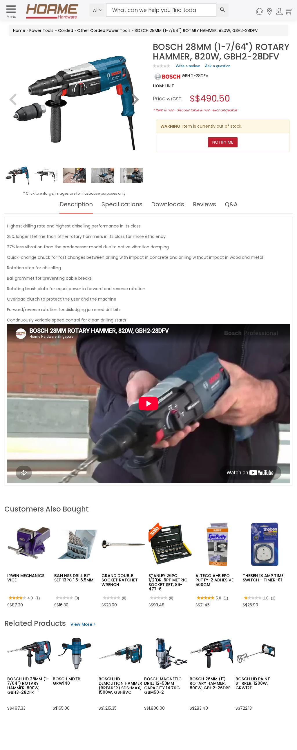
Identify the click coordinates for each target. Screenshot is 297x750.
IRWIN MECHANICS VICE (25, 578)
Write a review (188, 67)
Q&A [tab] (231, 204)
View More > (83, 624)
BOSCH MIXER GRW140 (66, 681)
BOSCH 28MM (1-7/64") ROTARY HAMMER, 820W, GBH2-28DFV (196, 30)
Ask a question (217, 66)
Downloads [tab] (167, 204)
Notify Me (222, 142)
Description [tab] (76, 204)
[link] (161, 66)
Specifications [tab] (122, 204)
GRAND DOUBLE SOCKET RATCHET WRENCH (120, 580)
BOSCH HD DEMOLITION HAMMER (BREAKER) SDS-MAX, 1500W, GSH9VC (120, 685)
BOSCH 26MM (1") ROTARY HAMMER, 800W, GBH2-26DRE (210, 683)
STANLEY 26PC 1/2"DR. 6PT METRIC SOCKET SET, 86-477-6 (167, 582)
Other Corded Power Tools (104, 30)
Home (19, 30)
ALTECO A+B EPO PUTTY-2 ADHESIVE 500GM (214, 580)
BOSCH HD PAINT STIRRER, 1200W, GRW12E (253, 683)
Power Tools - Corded (51, 30)
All (96, 10)
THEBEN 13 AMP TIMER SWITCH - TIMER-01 (264, 578)
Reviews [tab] (204, 204)
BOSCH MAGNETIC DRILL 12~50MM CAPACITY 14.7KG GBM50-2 (163, 685)
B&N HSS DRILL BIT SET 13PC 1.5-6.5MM (73, 578)
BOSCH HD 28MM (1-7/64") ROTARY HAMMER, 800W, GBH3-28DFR (28, 685)
